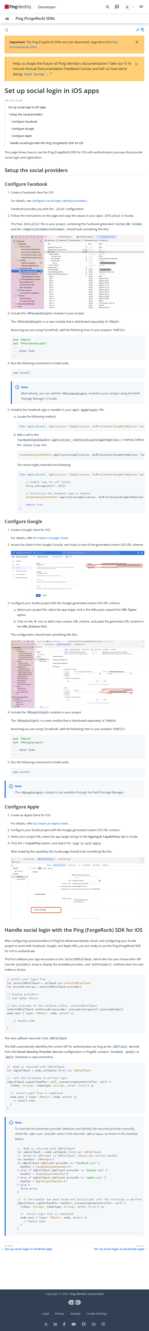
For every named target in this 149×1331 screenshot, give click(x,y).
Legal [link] (45, 1313)
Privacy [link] (59, 1313)
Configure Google (22, 128)
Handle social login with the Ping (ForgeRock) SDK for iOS (46, 143)
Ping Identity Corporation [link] (87, 1294)
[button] (129, 7)
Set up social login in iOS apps (27, 107)
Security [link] (75, 1313)
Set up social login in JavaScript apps (119, 1249)
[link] (18, 7)
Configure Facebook (24, 121)
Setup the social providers (26, 114)
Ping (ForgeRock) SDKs (35, 18)
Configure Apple (21, 136)
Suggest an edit (137, 30)
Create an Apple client (52, 823)
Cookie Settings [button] (97, 1313)
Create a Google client (52, 538)
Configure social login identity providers (59, 201)
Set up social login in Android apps (28, 1249)
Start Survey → (36, 74)
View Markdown (142, 30)
